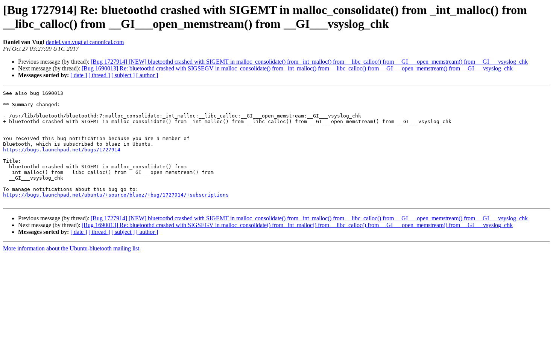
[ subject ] (123, 75)
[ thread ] (99, 75)
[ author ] (147, 75)
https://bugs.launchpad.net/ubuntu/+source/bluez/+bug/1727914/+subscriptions (116, 195)
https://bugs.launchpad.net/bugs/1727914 (61, 150)
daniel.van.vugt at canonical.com (85, 42)
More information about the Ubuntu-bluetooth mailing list (71, 248)
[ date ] (78, 75)
